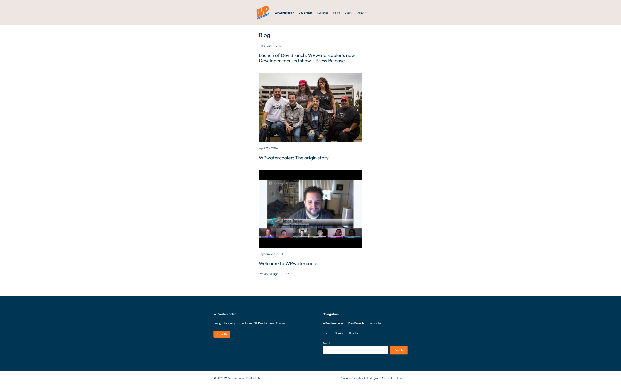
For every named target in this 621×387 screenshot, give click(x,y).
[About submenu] (366, 12)
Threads (402, 378)
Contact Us (253, 378)
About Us (222, 334)
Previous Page (269, 274)
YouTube (345, 378)
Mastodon (388, 378)
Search (326, 343)
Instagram (373, 378)
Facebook (359, 378)
